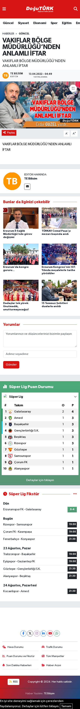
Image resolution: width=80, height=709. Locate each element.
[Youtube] (50, 633)
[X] (30, 633)
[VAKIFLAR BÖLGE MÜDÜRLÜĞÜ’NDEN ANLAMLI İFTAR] (40, 104)
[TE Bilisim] (12, 181)
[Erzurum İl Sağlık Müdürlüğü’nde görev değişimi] (21, 218)
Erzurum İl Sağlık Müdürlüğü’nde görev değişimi (17, 234)
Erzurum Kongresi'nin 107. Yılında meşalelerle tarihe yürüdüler (59, 270)
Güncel (8, 23)
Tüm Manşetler (55, 656)
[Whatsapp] (57, 633)
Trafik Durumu (54, 647)
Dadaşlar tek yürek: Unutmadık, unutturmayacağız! (16, 306)
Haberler (8, 33)
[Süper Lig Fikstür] (75, 494)
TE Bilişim (49, 693)
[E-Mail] (27, 187)
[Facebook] (23, 633)
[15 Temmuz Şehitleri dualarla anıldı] (59, 290)
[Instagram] (37, 633)
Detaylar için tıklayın (40, 480)
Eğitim (66, 23)
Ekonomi (39, 23)
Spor (54, 23)
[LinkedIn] (43, 633)
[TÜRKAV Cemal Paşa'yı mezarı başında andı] (59, 218)
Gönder (11, 364)
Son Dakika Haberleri (18, 665)
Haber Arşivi (53, 665)
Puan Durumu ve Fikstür (21, 656)
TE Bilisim (30, 178)
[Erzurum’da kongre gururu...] (21, 254)
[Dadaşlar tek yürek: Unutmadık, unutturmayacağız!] (21, 290)
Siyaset (23, 23)
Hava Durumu (15, 647)
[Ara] (76, 9)
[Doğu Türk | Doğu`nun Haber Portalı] (40, 9)
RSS (15, 681)
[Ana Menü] (4, 9)
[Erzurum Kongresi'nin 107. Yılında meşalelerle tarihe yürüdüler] (59, 254)
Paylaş (11, 132)
